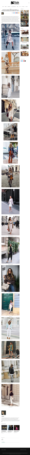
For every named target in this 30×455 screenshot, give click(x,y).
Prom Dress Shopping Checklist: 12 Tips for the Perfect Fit (16, 431)
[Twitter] (22, 61)
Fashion (5, 6)
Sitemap (25, 449)
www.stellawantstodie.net (10, 98)
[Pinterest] (23, 61)
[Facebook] (1, 421)
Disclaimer (5, 449)
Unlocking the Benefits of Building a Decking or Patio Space (24, 19)
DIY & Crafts (23, 6)
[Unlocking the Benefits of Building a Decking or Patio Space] (25, 18)
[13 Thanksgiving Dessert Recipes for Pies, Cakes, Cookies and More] (25, 32)
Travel (17, 6)
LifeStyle (27, 6)
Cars (20, 6)
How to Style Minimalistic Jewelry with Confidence (10, 431)
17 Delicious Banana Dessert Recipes (24, 56)
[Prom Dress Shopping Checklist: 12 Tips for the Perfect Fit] (17, 427)
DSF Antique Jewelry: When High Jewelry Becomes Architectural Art (4, 432)
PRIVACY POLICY (22, 449)
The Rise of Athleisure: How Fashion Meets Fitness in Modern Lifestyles (24, 25)
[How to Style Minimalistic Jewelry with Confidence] (10, 427)
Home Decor (9, 6)
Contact (2, 449)
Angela (4, 13)
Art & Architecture (13, 6)
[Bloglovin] (25, 61)
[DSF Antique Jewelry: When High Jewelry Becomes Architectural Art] (4, 427)
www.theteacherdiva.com (10, 292)
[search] (28, 2)
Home (3, 6)
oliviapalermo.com (10, 164)
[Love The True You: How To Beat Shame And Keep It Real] (25, 39)
